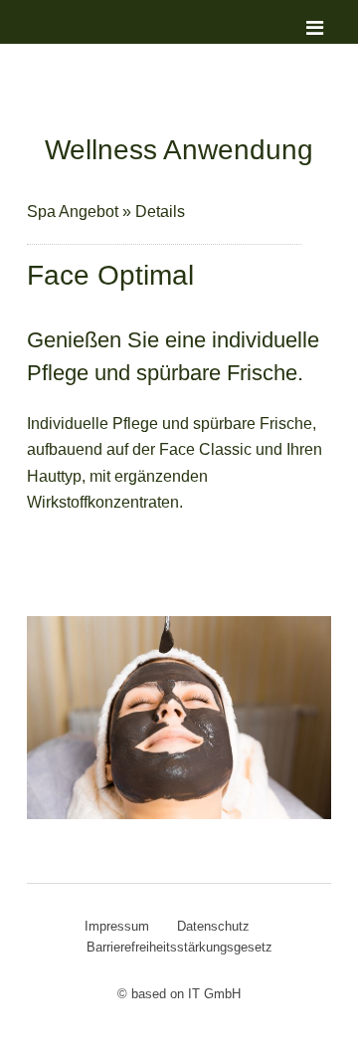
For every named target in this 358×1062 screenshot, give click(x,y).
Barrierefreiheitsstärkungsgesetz (179, 947)
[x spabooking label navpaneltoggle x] (299, 40)
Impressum (117, 926)
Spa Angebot (74, 211)
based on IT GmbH (186, 993)
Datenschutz (213, 926)
